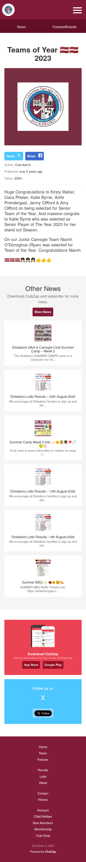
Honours (43, 810)
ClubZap (50, 851)
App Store (31, 664)
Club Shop (43, 835)
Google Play (53, 664)
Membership (43, 829)
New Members (43, 823)
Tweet (10, 156)
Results (43, 770)
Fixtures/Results (65, 27)
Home (43, 747)
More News (43, 312)
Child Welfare (43, 816)
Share (31, 156)
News (21, 27)
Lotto (43, 776)
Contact (43, 793)
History (43, 799)
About (43, 783)
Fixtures (42, 759)
